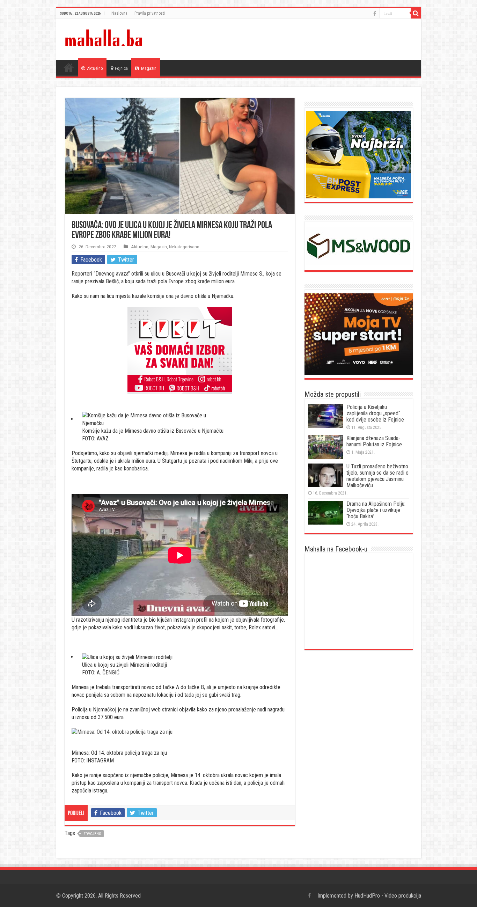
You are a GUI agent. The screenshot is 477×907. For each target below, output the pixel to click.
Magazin (148, 68)
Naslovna (119, 13)
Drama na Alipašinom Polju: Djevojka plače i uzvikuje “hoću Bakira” (375, 510)
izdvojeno (91, 834)
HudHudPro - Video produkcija (387, 895)
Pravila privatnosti (149, 13)
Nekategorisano (184, 246)
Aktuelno (95, 68)
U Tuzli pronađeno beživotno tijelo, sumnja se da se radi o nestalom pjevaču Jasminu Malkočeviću (377, 476)
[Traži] (416, 13)
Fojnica (121, 68)
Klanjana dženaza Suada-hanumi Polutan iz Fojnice (374, 441)
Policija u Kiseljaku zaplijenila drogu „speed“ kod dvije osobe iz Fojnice (375, 413)
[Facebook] (375, 13)
